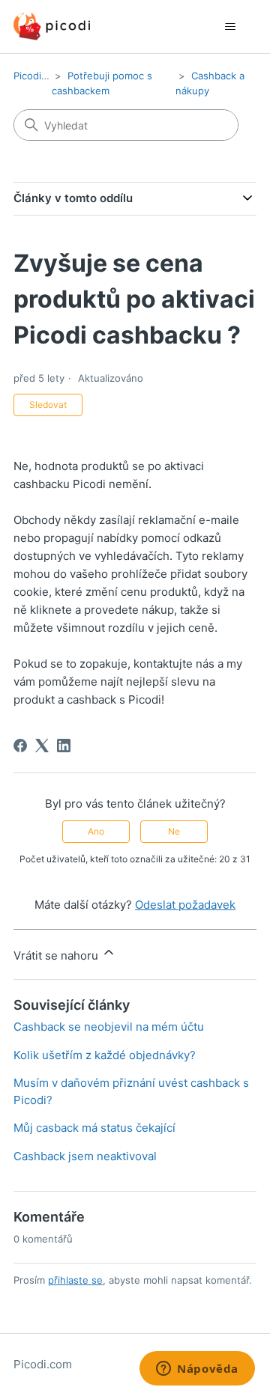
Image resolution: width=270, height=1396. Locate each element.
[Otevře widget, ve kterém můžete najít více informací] (197, 1370)
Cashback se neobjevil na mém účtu (109, 1026)
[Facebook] (20, 745)
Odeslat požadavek (185, 904)
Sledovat (48, 404)
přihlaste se (75, 1280)
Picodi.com (39, 76)
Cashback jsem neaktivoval (85, 1156)
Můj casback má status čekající (95, 1128)
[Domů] (52, 26)
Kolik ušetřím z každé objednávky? (105, 1055)
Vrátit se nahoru (57, 955)
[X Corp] (42, 745)
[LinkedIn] (63, 745)
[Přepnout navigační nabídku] (229, 27)
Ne (174, 831)
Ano (96, 831)
